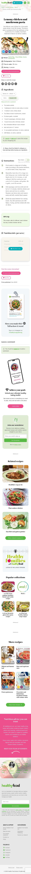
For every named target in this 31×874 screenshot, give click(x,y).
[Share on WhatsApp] (15, 84)
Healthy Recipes (9, 7)
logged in (16, 349)
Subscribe (18, 3)
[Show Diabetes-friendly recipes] (6, 687)
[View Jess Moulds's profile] (19, 765)
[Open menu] (28, 2)
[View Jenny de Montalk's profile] (4, 765)
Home (2, 7)
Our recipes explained (6, 834)
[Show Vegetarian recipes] (3, 661)
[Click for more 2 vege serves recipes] (16, 51)
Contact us (6, 837)
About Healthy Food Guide (8, 828)
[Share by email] (6, 84)
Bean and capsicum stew (23, 667)
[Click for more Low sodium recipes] (12, 51)
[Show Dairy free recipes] (18, 661)
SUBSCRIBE (15, 406)
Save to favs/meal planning (11, 71)
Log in (7, 138)
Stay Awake (21, 160)
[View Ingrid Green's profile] (26, 771)
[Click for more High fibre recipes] (6, 51)
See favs (6, 76)
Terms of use (11, 867)
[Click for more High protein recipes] (9, 51)
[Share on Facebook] (12, 84)
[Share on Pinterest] (9, 84)
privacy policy (17, 444)
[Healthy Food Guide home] (11, 786)
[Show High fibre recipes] (21, 661)
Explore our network (23, 835)
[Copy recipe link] (2, 84)
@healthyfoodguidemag (15, 332)
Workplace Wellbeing (20, 832)
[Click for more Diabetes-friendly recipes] (3, 51)
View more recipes (14, 705)
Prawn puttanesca (7, 692)
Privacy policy (19, 867)
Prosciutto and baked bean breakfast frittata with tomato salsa (22, 694)
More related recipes (14, 538)
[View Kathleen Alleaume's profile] (12, 771)
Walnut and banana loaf (8, 667)
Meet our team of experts (15, 749)
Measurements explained (8, 102)
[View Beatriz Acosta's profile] (19, 771)
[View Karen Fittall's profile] (4, 771)
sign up (13, 138)
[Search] (25, 2)
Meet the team (6, 831)
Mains (16, 7)
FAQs (4, 839)
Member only (16, 248)
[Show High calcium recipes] (18, 687)
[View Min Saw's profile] (12, 765)
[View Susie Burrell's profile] (26, 765)
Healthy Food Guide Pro (23, 828)
